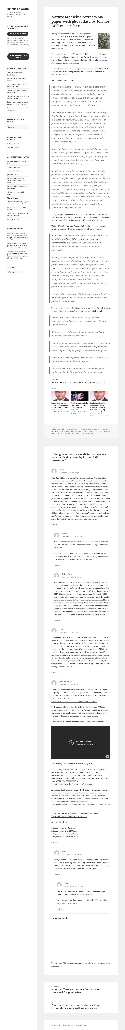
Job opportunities (13, 175)
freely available (60, 431)
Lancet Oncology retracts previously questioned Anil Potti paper (59, 405)
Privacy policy (56, 1025)
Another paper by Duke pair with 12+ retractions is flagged (79, 405)
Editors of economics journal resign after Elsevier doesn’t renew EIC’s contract (18, 237)
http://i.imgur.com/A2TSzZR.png (64, 837)
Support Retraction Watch (18, 56)
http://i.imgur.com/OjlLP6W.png (64, 831)
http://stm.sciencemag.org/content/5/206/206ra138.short (74, 701)
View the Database (13, 147)
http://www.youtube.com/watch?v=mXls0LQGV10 (71, 763)
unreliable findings (86, 433)
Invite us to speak (13, 219)
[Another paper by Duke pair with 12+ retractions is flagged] (79, 396)
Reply (55, 525)
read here (83, 229)
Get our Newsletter (18, 34)
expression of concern (85, 69)
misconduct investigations (75, 431)
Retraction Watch (18, 8)
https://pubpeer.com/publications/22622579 (69, 816)
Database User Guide (14, 144)
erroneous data (99, 429)
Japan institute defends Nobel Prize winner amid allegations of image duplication (17, 256)
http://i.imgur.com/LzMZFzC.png (64, 834)
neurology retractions (71, 433)
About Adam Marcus (16, 167)
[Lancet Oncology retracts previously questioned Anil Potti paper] (60, 396)
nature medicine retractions (95, 431)
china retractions (87, 429)
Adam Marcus (73, 429)
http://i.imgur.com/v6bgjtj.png (63, 828)
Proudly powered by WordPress (74, 1025)
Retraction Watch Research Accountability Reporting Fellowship (16, 180)
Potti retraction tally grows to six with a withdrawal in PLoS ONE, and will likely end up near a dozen (97, 407)
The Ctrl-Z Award (13, 198)
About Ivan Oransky (16, 171)
